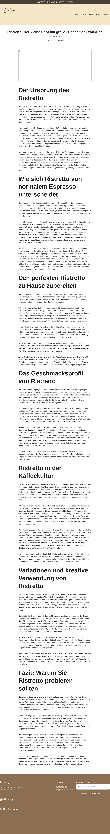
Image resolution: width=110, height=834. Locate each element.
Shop (91, 15)
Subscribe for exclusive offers (91, 793)
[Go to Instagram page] (5, 799)
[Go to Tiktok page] (8, 799)
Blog (98, 15)
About (84, 15)
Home (76, 15)
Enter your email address (85, 783)
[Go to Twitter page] (12, 799)
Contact (105, 15)
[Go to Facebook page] (1, 799)
